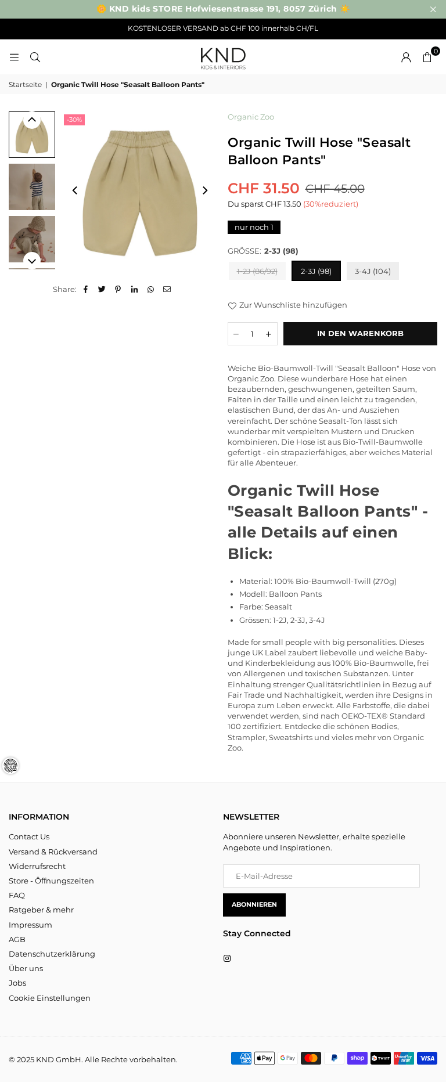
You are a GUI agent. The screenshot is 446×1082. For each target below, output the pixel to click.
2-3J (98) (316, 271)
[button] (426, 56)
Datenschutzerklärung (52, 953)
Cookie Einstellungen (50, 997)
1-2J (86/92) (257, 271)
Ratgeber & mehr (41, 909)
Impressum (30, 924)
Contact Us (29, 836)
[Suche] (34, 57)
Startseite (25, 84)
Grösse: (263, 250)
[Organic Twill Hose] (32, 134)
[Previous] (75, 190)
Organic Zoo (251, 116)
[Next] (204, 190)
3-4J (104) (373, 271)
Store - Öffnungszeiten (51, 880)
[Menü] (13, 57)
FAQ (17, 895)
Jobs (17, 982)
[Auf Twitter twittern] (102, 289)
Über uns (26, 968)
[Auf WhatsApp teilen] (150, 289)
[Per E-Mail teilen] (167, 289)
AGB (17, 939)
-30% (74, 120)
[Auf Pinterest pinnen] (118, 289)
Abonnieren (254, 904)
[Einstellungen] (405, 56)
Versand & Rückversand (53, 851)
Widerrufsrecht (37, 866)
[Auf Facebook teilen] (85, 289)
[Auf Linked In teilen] (134, 289)
